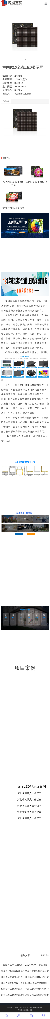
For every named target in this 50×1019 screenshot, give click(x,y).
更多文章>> (45, 955)
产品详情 (6, 101)
